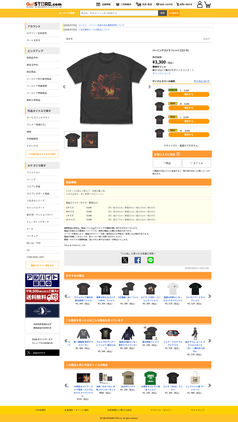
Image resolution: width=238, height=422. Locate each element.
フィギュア (32, 235)
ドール (30, 228)
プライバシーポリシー (161, 409)
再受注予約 (32, 64)
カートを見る (33, 40)
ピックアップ (35, 51)
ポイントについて (161, 73)
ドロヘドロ (32, 145)
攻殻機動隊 (32, 138)
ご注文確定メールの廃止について (94, 29)
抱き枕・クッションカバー (40, 214)
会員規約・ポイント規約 (76, 409)
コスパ (206, 38)
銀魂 (29, 131)
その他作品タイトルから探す (42, 153)
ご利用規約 (40, 409)
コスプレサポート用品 (38, 193)
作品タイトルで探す (39, 111)
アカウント (34, 26)
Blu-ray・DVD (34, 242)
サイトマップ (197, 409)
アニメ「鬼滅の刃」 (37, 124)
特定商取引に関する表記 (120, 409)
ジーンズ (31, 179)
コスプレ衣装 (33, 186)
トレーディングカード (38, 221)
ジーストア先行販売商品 (39, 78)
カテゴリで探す (37, 165)
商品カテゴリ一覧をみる (42, 265)
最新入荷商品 (33, 100)
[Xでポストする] (125, 262)
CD (28, 250)
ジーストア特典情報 (37, 85)
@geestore (39, 352)
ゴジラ (69, 38)
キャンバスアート (36, 207)
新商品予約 (32, 57)
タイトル (198, 163)
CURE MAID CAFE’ (35, 257)
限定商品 (31, 71)
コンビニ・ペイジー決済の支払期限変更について (101, 25)
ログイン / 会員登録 (37, 33)
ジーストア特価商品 (37, 93)
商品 (168, 163)
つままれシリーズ (36, 200)
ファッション (33, 172)
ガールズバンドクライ (38, 117)
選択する (188, 94)
